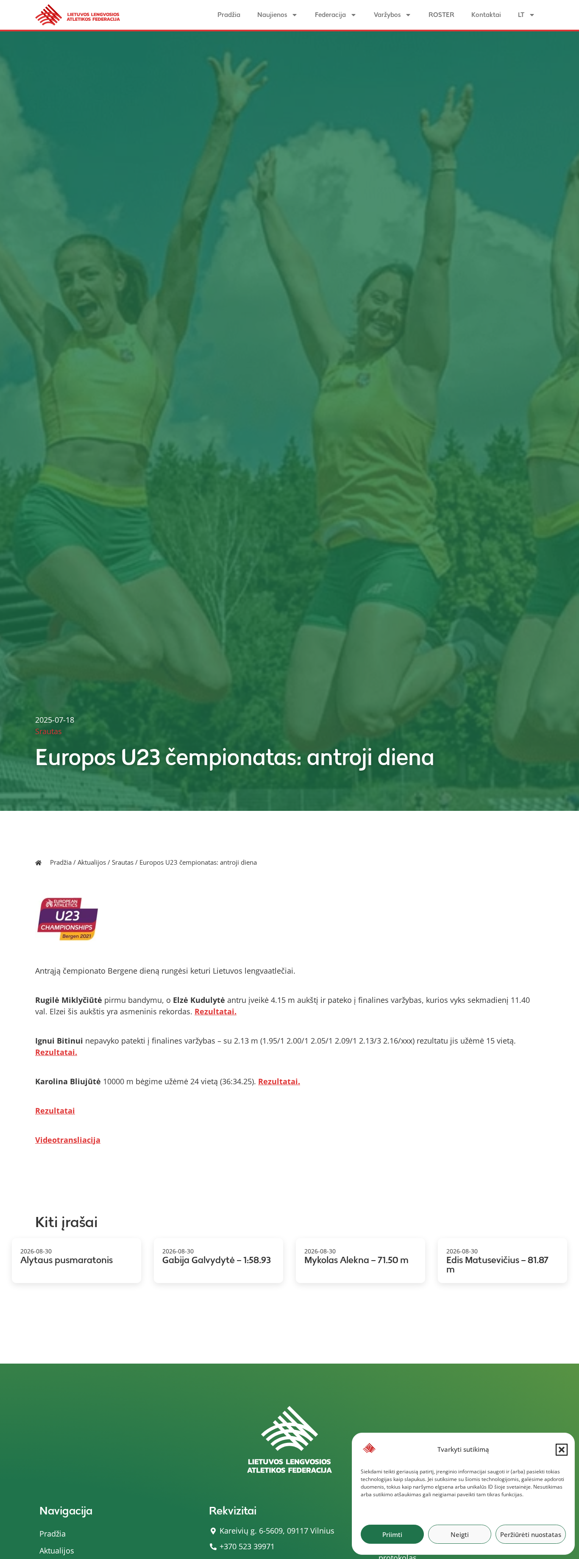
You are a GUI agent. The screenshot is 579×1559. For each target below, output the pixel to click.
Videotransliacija (67, 1140)
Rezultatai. (216, 1011)
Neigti (460, 1534)
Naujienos (272, 15)
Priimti (392, 1534)
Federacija (330, 15)
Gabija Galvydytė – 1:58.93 (216, 1260)
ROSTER (441, 15)
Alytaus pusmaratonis (66, 1260)
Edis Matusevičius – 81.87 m (497, 1264)
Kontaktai (486, 15)
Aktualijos (92, 862)
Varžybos (387, 15)
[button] (561, 1449)
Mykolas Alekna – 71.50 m (356, 1260)
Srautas (123, 862)
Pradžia (228, 15)
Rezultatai (55, 1110)
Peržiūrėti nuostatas (530, 1534)
